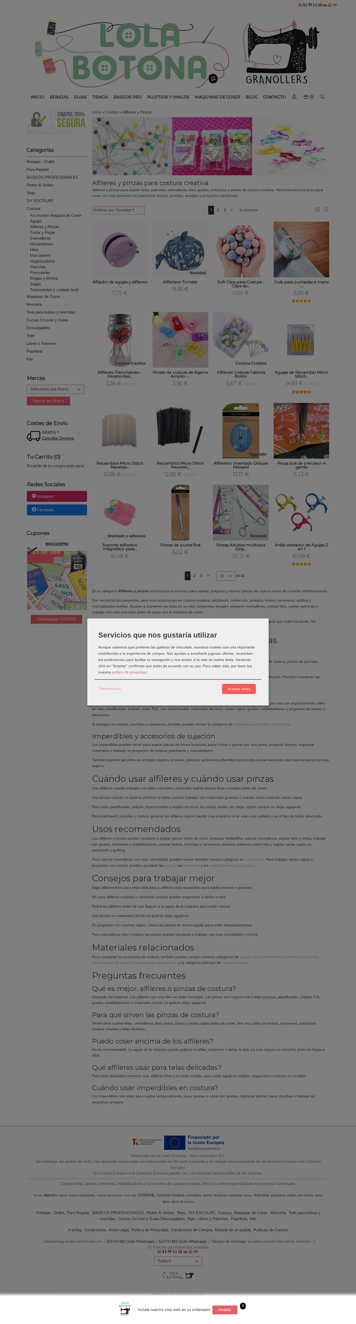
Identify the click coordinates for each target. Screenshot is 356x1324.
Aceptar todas (239, 689)
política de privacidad (129, 672)
